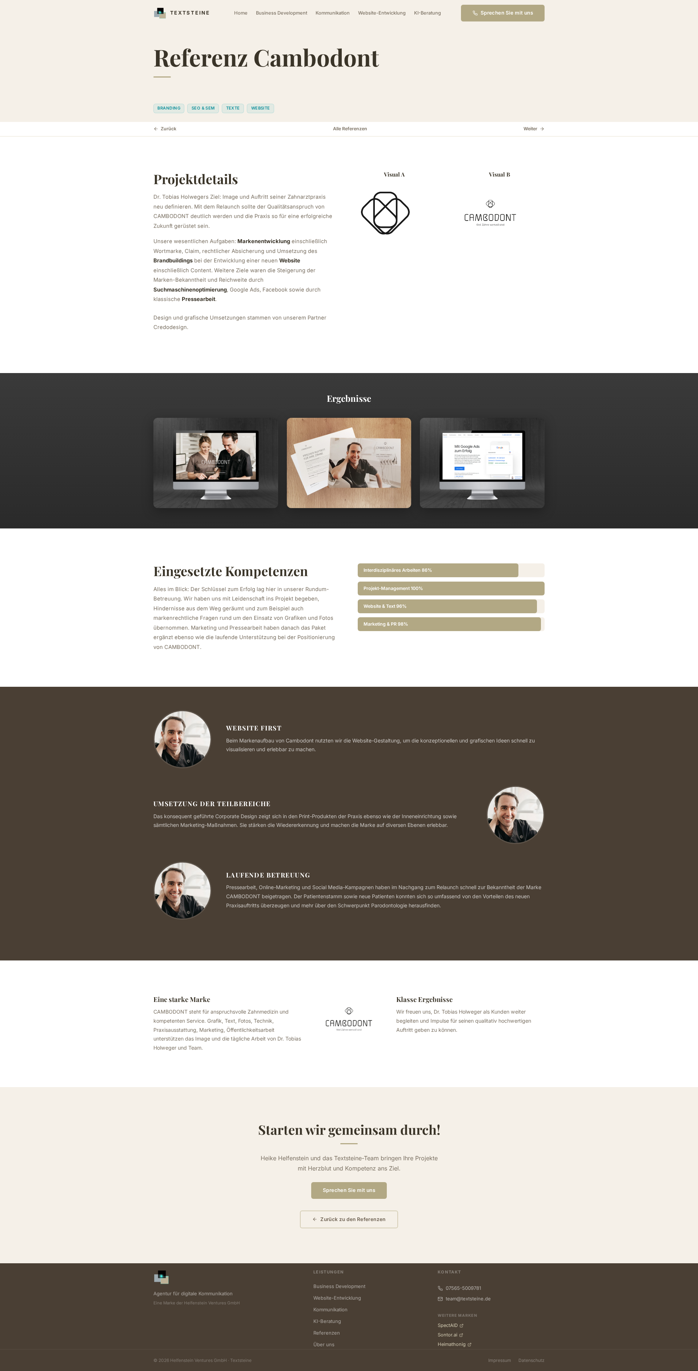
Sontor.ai (447, 1335)
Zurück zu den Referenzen (353, 1219)
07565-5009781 (463, 1288)
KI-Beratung (427, 13)
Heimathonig (452, 1344)
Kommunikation (333, 13)
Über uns (323, 1344)
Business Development (281, 13)
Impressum (499, 1360)
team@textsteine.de (468, 1298)
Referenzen (326, 1333)
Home (241, 13)
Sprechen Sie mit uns (349, 1190)
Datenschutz (531, 1360)
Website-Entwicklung (382, 13)
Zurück (168, 128)
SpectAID (448, 1325)
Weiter (530, 128)
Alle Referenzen (350, 128)
